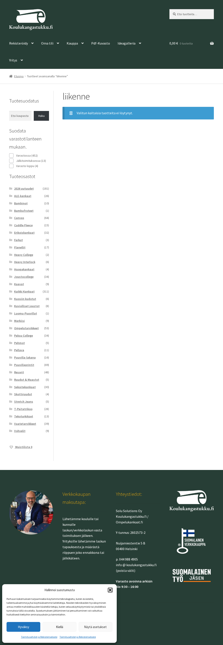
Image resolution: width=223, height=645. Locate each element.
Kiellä (59, 627)
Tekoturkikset (23, 416)
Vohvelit (19, 431)
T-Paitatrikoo (23, 409)
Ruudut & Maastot (26, 380)
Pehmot (19, 343)
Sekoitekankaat (25, 387)
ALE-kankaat (22, 196)
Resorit (19, 372)
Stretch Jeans (23, 402)
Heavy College (23, 255)
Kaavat (19, 284)
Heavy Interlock (24, 262)
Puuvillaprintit (24, 365)
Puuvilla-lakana (25, 357)
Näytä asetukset (95, 627)
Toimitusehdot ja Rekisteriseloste (39, 636)
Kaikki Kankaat (24, 291)
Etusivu (19, 76)
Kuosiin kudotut (25, 299)
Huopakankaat (24, 269)
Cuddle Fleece (23, 225)
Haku (41, 116)
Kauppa (72, 43)
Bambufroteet (24, 211)
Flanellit (19, 247)
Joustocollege (24, 277)
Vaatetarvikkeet (25, 424)
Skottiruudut (23, 394)
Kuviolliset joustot (27, 306)
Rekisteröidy (18, 43)
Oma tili (47, 43)
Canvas (19, 218)
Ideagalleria (126, 43)
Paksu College (23, 335)
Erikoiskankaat (24, 233)
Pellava (19, 350)
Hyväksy (23, 627)
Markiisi (19, 321)
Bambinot (21, 203)
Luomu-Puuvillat (25, 313)
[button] (110, 590)
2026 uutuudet (24, 188)
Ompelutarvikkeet (26, 328)
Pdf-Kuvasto (100, 43)
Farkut (18, 240)
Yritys (13, 60)
